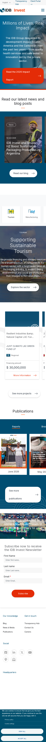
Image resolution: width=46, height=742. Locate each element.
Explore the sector (20, 287)
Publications (8, 631)
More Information (22, 375)
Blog (5, 623)
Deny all (22, 731)
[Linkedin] (14, 652)
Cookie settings (9, 724)
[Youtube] (30, 652)
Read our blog (20, 173)
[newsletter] (14, 659)
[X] (22, 652)
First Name (9, 555)
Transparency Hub (32, 623)
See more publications (15, 494)
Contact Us (29, 627)
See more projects (21, 393)
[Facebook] (6, 652)
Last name (9, 566)
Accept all (22, 738)
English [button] (5, 2)
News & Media (9, 627)
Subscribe (23, 593)
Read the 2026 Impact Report (18, 75)
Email (6, 576)
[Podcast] (6, 659)
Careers (28, 631)
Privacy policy (9, 719)
